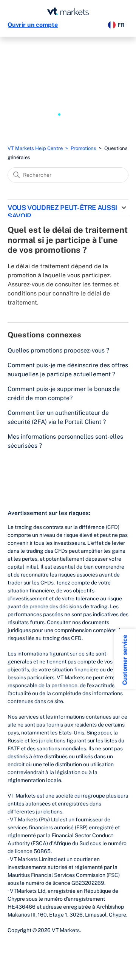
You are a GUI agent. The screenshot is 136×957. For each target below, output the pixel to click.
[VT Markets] (68, 11)
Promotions (83, 148)
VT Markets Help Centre (35, 148)
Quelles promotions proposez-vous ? (58, 350)
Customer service (124, 660)
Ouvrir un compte (33, 24)
